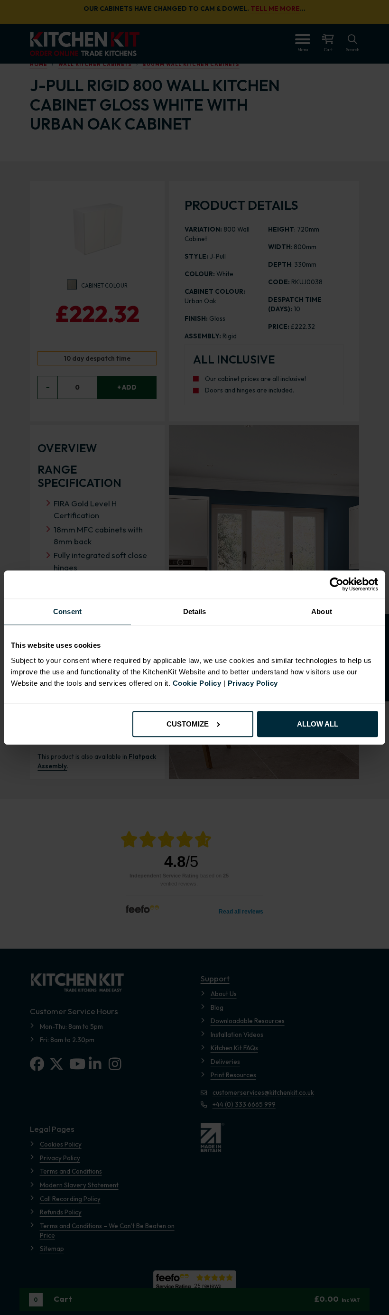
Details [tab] (194, 612)
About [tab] (321, 612)
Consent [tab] (67, 612)
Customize (188, 724)
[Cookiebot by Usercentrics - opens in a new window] (336, 585)
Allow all (317, 724)
